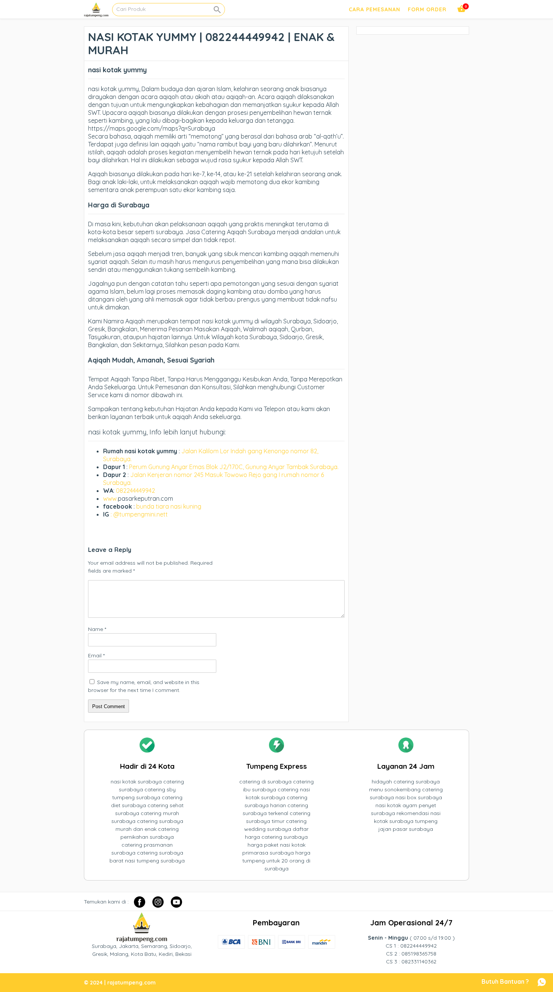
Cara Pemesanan (374, 9)
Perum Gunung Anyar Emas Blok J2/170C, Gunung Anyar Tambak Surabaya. (234, 467)
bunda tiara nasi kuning (169, 506)
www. (110, 498)
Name (97, 629)
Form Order (427, 9)
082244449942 (135, 490)
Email (96, 655)
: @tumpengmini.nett (139, 514)
